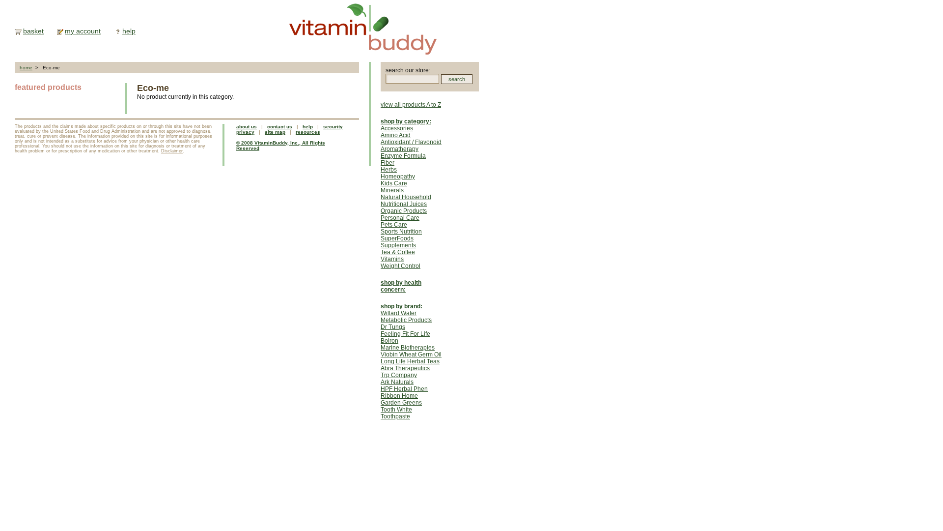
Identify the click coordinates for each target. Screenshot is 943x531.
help (129, 31)
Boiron (389, 340)
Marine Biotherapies (408, 347)
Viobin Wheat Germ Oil (411, 354)
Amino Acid (396, 135)
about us (246, 126)
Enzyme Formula (403, 155)
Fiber (387, 162)
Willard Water (398, 313)
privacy (245, 132)
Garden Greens (401, 402)
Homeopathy (398, 176)
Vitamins (392, 259)
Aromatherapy (399, 149)
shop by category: (406, 121)
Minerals (392, 190)
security (333, 126)
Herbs (389, 169)
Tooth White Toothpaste (396, 413)
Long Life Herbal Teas (410, 361)
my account (83, 31)
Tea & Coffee (398, 252)
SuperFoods (397, 238)
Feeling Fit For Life (405, 333)
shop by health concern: (401, 286)
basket (33, 31)
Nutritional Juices (404, 204)
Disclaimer (172, 150)
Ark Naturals (397, 382)
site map (275, 132)
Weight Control (400, 266)
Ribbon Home (399, 395)
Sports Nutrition (401, 231)
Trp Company (399, 375)
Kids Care (394, 183)
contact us (279, 126)
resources (308, 132)
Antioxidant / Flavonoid (411, 142)
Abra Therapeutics (405, 368)
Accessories (397, 128)
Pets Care (394, 224)
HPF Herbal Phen (404, 388)
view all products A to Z (411, 104)
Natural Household (406, 197)
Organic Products (404, 210)
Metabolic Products (406, 320)
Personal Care (400, 217)
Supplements (398, 245)
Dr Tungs (393, 327)
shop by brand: (401, 306)
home (26, 67)
